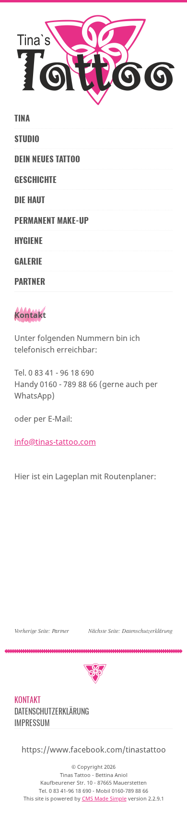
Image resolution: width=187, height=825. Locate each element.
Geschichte (35, 179)
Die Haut (29, 200)
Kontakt (27, 699)
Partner (29, 281)
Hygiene (28, 240)
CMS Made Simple (104, 798)
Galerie (28, 261)
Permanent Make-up (51, 220)
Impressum (32, 722)
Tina (22, 118)
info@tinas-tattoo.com (55, 442)
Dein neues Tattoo (47, 159)
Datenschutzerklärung (147, 630)
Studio (26, 139)
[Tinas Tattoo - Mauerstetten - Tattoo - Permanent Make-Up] (93, 60)
